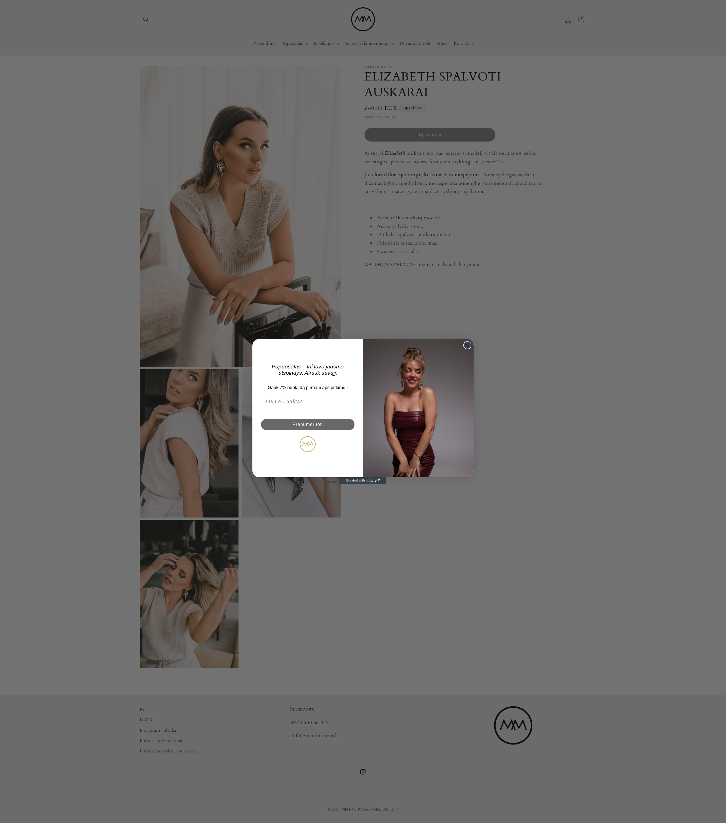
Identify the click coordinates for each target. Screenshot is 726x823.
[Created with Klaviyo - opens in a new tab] (363, 480)
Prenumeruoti (307, 424)
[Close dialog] (467, 345)
